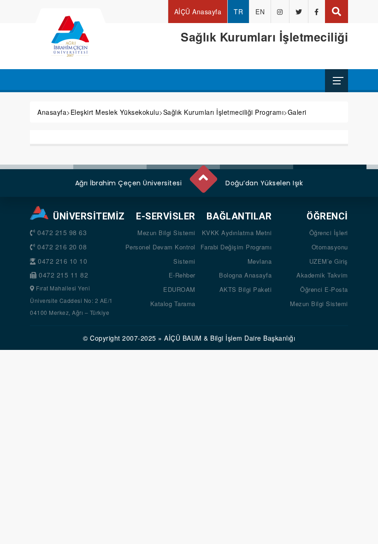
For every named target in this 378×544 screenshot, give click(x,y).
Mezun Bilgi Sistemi (166, 232)
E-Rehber (182, 275)
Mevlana (260, 261)
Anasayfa (51, 112)
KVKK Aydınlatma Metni (237, 232)
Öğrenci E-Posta (324, 289)
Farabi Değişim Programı (236, 246)
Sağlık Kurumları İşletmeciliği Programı (223, 112)
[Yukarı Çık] (202, 175)
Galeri (297, 112)
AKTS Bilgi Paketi (245, 289)
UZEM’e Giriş (328, 261)
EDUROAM (179, 289)
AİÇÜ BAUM (183, 338)
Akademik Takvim (322, 275)
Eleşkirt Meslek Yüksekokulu (115, 112)
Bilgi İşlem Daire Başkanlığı (252, 338)
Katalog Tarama (172, 303)
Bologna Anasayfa (245, 275)
